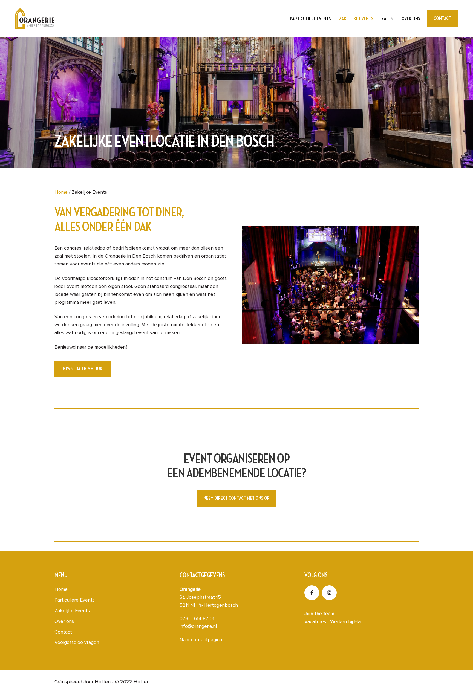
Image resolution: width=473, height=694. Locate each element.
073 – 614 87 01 (197, 618)
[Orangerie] (34, 18)
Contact (63, 632)
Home (61, 192)
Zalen (387, 18)
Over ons (411, 18)
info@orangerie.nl (198, 626)
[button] (82, 369)
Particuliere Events (310, 18)
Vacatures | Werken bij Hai (332, 621)
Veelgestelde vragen (76, 642)
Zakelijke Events (356, 18)
